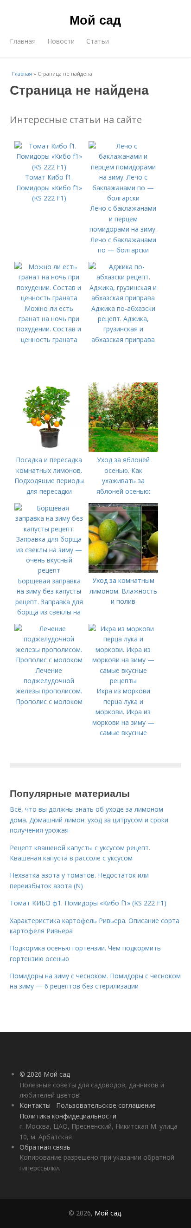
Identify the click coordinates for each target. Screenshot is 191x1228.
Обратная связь (44, 1147)
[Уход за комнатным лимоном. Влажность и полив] (123, 570)
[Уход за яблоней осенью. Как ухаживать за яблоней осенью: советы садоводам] (123, 449)
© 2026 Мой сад (44, 1074)
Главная (23, 41)
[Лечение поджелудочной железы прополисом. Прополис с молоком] (49, 659)
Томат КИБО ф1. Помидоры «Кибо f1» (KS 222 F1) (88, 902)
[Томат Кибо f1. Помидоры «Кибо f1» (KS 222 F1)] (49, 166)
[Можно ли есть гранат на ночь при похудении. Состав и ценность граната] (49, 297)
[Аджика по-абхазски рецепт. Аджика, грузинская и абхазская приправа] (123, 297)
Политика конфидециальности (67, 1116)
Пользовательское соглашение (106, 1105)
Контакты (35, 1105)
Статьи (97, 41)
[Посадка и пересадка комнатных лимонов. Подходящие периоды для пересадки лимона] (49, 449)
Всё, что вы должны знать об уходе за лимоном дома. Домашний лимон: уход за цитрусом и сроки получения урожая (89, 819)
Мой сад (95, 19)
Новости (61, 41)
